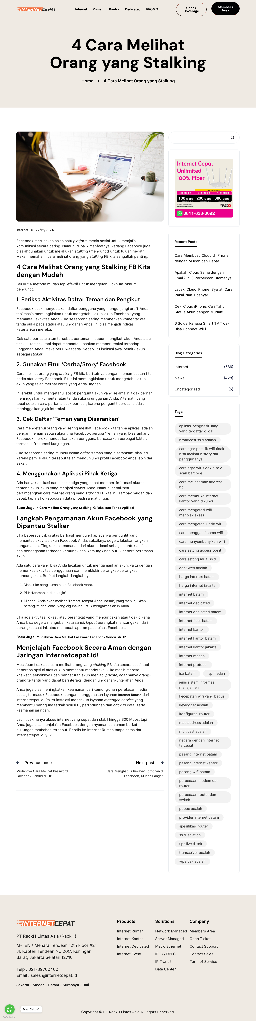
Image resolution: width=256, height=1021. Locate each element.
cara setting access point (200, 550)
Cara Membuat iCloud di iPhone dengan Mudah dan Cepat (202, 258)
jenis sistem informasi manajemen (197, 685)
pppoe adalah (190, 808)
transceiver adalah (194, 852)
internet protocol (193, 665)
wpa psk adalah (192, 861)
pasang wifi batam (194, 772)
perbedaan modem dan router (199, 783)
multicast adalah (193, 731)
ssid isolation (190, 835)
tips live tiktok (190, 844)
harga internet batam (197, 577)
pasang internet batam (198, 754)
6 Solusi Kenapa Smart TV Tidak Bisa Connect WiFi (202, 326)
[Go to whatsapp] (10, 1009)
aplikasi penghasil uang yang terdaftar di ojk (198, 428)
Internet (181, 367)
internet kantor (191, 629)
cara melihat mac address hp (200, 484)
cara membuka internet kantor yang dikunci (198, 498)
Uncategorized (187, 389)
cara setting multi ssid (197, 559)
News (180, 378)
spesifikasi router (193, 826)
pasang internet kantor (198, 763)
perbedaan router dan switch (197, 797)
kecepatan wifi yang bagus (202, 696)
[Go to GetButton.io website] (9, 1017)
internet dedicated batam (200, 612)
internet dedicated (194, 603)
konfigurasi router (194, 714)
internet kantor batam (197, 638)
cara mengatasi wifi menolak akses (195, 512)
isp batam (187, 673)
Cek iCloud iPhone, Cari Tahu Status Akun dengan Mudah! (200, 309)
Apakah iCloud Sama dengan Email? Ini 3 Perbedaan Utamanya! (204, 275)
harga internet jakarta (197, 585)
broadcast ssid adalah (197, 440)
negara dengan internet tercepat (199, 743)
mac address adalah (196, 723)
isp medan (216, 673)
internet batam (191, 594)
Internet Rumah (130, 695)
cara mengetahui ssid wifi (200, 524)
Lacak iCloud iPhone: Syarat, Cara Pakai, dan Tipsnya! (203, 292)
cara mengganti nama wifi (201, 533)
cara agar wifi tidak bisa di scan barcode (201, 470)
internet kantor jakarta (198, 647)
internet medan (192, 656)
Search (233, 138)
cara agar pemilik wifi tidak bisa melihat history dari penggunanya (201, 454)
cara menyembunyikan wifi (202, 541)
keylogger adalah (193, 705)
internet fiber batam (196, 621)
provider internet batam (199, 817)
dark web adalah (193, 568)
